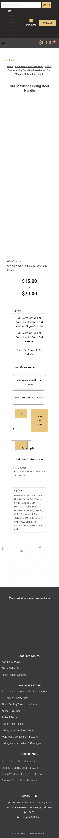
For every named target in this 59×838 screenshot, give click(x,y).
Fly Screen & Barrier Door (15, 698)
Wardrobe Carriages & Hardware (20, 736)
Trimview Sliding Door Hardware (19, 780)
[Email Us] (31, 21)
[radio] (29, 322)
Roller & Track (9, 717)
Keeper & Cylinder (11, 710)
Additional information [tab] (29, 459)
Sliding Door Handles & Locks (30, 70)
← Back (10, 60)
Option (17, 311)
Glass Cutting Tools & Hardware (19, 704)
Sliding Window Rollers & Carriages (21, 743)
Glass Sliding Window (14, 674)
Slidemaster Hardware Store (29, 66)
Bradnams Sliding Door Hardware (20, 767)
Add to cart (39, 420)
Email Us (31, 24)
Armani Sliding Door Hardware (18, 761)
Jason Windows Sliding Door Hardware (23, 774)
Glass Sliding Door (12, 668)
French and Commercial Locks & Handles (25, 691)
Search (46, 4)
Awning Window (11, 661)
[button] (3, 42)
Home (10, 66)
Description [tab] (29, 448)
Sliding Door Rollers (13, 723)
